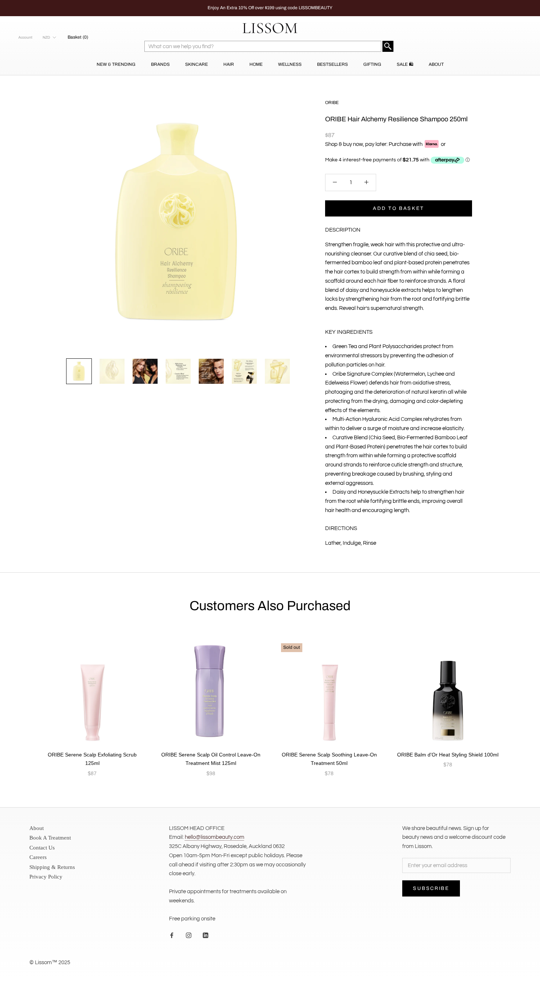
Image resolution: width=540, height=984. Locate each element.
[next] (517, 700)
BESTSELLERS (332, 64)
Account (25, 37)
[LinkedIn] (205, 935)
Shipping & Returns (52, 867)
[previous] (23, 700)
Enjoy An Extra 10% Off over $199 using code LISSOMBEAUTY (270, 7)
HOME (256, 64)
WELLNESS (290, 64)
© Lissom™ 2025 (49, 962)
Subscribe (431, 888)
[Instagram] (188, 935)
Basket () (78, 37)
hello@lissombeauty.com (214, 837)
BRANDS (160, 64)
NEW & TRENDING (116, 64)
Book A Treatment (50, 838)
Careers (38, 857)
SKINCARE (196, 64)
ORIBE (332, 102)
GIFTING (372, 64)
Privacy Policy (45, 877)
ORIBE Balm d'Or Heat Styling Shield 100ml (447, 755)
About (36, 828)
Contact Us (42, 848)
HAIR (228, 64)
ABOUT (436, 64)
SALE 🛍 (405, 64)
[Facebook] (171, 935)
